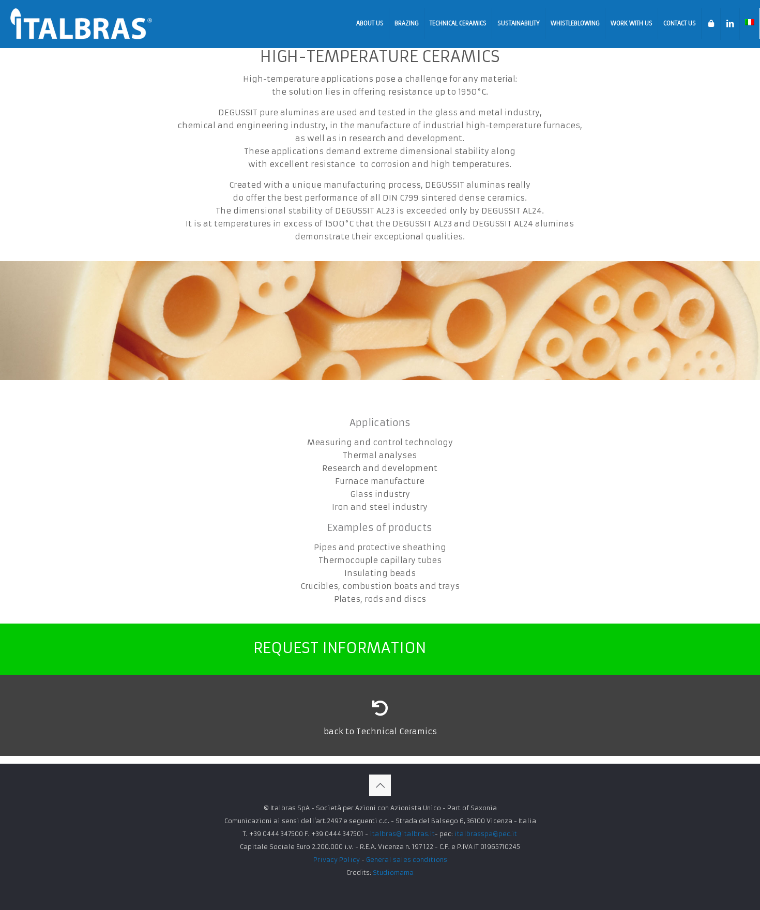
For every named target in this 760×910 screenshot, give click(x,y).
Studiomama (393, 872)
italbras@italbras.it (402, 834)
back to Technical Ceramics (380, 731)
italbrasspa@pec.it (485, 834)
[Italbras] (81, 23)
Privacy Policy (336, 859)
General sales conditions (406, 859)
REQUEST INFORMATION (339, 648)
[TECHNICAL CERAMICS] (380, 708)
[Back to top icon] (380, 785)
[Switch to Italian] (750, 23)
